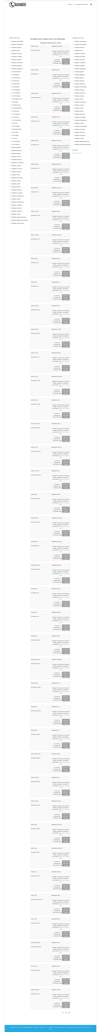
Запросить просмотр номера (66, 61)
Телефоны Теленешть (16, 211)
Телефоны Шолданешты (17, 196)
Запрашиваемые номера (81, 4)
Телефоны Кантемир (16, 56)
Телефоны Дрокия (16, 147)
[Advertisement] (50, 19)
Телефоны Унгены (16, 214)
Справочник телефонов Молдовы (56, 1027)
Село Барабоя (15, 74)
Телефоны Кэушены (16, 59)
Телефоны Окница (16, 180)
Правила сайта (79, 1027)
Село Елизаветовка (17, 108)
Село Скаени (15, 132)
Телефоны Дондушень (17, 68)
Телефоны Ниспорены (17, 177)
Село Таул (14, 138)
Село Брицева (15, 86)
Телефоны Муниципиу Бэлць (18, 217)
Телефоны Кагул (15, 50)
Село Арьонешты (16, 71)
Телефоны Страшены (16, 205)
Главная (70, 4)
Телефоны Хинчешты (79, 93)
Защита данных (70, 1027)
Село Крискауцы (16, 105)
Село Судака (15, 135)
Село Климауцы (16, 96)
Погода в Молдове (77, 153)
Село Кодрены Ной (17, 99)
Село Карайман (16, 90)
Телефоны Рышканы (16, 190)
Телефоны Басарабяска (17, 44)
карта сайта (43, 1027)
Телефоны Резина (15, 187)
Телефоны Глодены (16, 165)
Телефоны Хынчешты (16, 168)
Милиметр (36, 1027)
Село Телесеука (16, 141)
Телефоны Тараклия (16, 208)
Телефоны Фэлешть (16, 156)
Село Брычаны (16, 83)
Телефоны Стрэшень (79, 129)
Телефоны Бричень (16, 47)
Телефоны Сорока (15, 199)
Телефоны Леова (15, 174)
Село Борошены (16, 77)
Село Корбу (15, 102)
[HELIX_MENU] (91, 4)
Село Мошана (15, 117)
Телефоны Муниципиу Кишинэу (19, 220)
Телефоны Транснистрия (17, 223)
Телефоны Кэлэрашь (16, 53)
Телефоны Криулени (16, 65)
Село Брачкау (15, 80)
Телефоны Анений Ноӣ (17, 41)
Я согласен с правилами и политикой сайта (57, 61)
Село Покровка (16, 126)
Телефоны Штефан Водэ (17, 202)
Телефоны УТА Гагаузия (17, 162)
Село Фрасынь (16, 111)
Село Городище (16, 114)
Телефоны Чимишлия (16, 62)
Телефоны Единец (16, 153)
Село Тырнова (15, 144)
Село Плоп (14, 123)
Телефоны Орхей (15, 183)
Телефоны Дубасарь (16, 150)
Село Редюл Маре (16, 129)
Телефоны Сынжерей (16, 193)
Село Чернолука (16, 93)
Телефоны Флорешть (16, 159)
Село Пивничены (16, 120)
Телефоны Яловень (16, 171)
